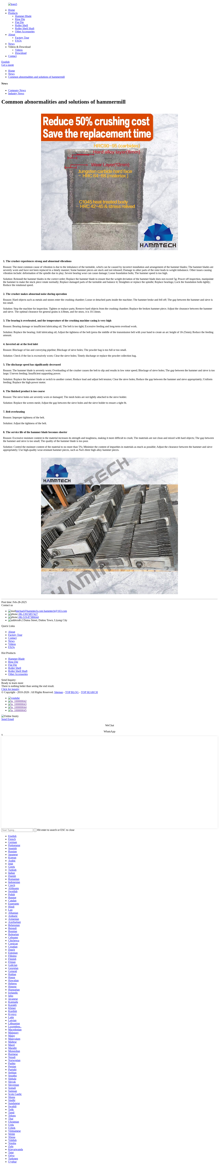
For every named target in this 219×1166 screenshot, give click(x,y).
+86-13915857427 (28, 614)
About (11, 34)
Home (11, 10)
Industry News (16, 93)
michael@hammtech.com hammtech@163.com (41, 611)
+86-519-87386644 (28, 617)
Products (13, 13)
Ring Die (20, 19)
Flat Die (19, 22)
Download (21, 53)
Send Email (7, 719)
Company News (17, 90)
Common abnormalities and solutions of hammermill (36, 76)
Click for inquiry (10, 689)
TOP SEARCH (89, 692)
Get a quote (7, 64)
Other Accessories (25, 31)
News (11, 43)
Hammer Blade (23, 16)
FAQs (18, 40)
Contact (12, 56)
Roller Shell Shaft (24, 28)
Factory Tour (22, 37)
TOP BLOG (72, 692)
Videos (19, 49)
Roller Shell (21, 25)
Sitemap (58, 692)
